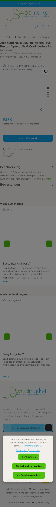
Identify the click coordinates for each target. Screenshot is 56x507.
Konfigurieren (29, 457)
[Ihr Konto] (43, 26)
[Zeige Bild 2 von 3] (48, 92)
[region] (28, 89)
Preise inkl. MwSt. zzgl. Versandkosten (21, 123)
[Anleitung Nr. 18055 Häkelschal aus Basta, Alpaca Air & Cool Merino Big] (28, 89)
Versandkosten (13, 492)
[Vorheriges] (41, 109)
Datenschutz (22, 450)
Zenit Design (44, 502)
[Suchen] (36, 26)
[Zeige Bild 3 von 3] (48, 95)
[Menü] (6, 26)
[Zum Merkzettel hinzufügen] (45, 71)
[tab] (27, 172)
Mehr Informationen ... (32, 445)
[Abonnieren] (48, 427)
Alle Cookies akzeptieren (29, 475)
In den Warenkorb (28, 138)
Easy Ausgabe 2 (13, 354)
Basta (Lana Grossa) (16, 263)
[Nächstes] (48, 109)
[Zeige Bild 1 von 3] (48, 88)
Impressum (34, 450)
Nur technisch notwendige (29, 466)
